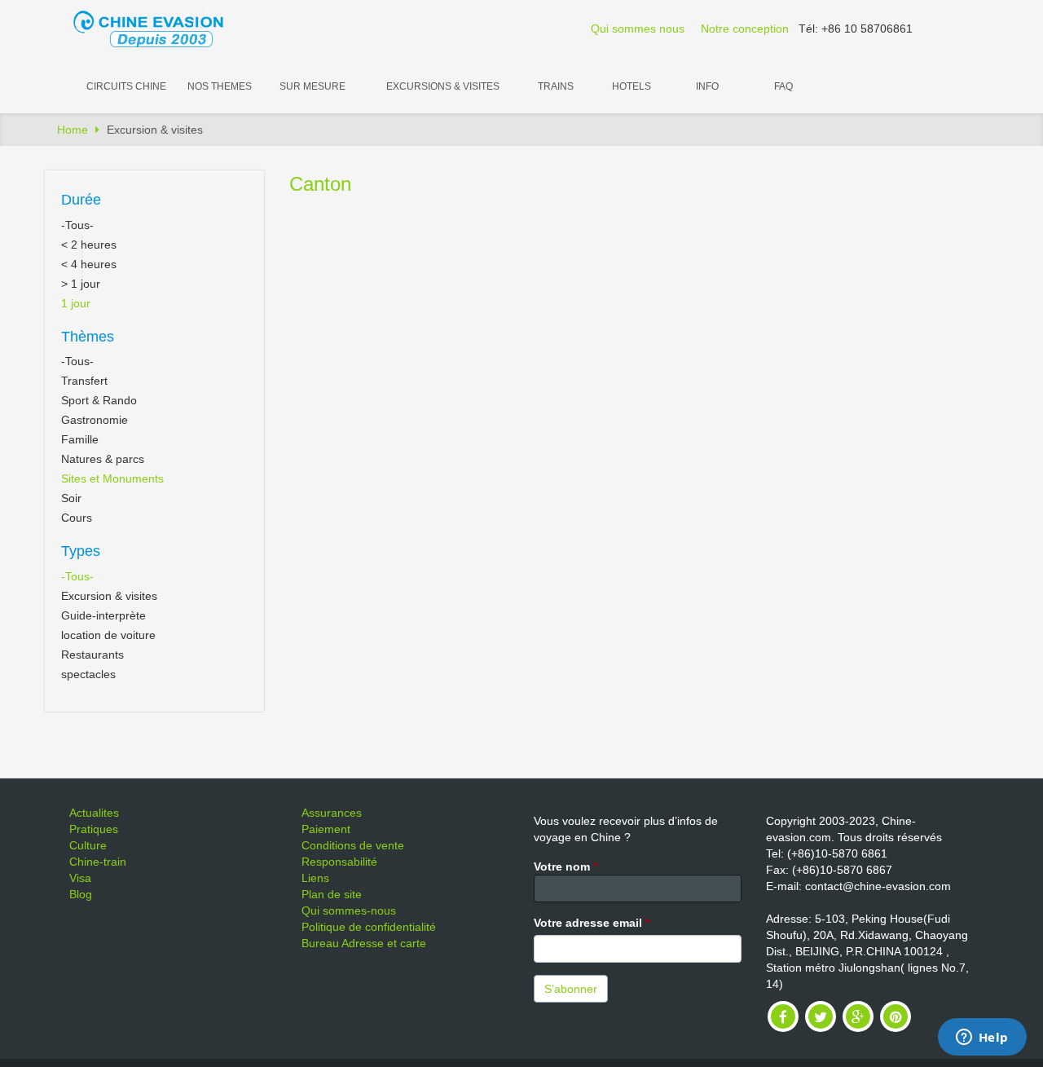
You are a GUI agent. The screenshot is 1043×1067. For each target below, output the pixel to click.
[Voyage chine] (156, 28)
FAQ (783, 86)
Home (72, 129)
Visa (80, 877)
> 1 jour (80, 283)
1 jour (75, 303)
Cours (76, 517)
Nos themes (219, 86)
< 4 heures (89, 264)
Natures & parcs (102, 458)
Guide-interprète (103, 615)
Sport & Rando (99, 400)
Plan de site (331, 894)
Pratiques (93, 829)
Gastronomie (94, 419)
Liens (315, 877)
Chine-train (97, 861)
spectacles (88, 674)
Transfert (84, 380)
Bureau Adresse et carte (363, 943)
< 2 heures (89, 244)
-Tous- (77, 224)
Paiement (325, 829)
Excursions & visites (442, 86)
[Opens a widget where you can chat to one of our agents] (982, 1038)
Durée (81, 200)
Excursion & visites (109, 595)
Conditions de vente (352, 845)
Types (80, 551)
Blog (80, 894)
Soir (71, 498)
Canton (320, 184)
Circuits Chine (126, 86)
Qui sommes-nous (348, 910)
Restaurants (92, 654)
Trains (556, 86)
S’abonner (570, 988)
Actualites (94, 812)
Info (707, 86)
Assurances (331, 812)
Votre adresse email (591, 922)
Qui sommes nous (637, 28)
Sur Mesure (312, 86)
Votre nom (565, 866)
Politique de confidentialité (368, 926)
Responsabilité (339, 861)
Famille (80, 439)
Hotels (631, 86)
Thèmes (87, 336)
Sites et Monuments (112, 478)
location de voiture (108, 635)
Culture (88, 845)
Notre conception (745, 28)
